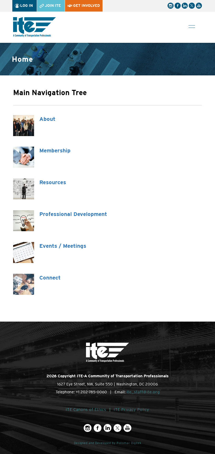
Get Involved (86, 5)
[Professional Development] (23, 220)
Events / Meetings (62, 246)
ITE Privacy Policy (131, 409)
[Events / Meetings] (23, 252)
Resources (52, 182)
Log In (26, 5)
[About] (23, 125)
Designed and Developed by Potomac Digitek (107, 443)
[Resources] (23, 188)
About (47, 119)
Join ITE (52, 5)
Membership (55, 150)
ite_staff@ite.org (143, 392)
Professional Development (73, 214)
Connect (50, 277)
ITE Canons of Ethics (86, 409)
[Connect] (23, 283)
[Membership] (23, 156)
